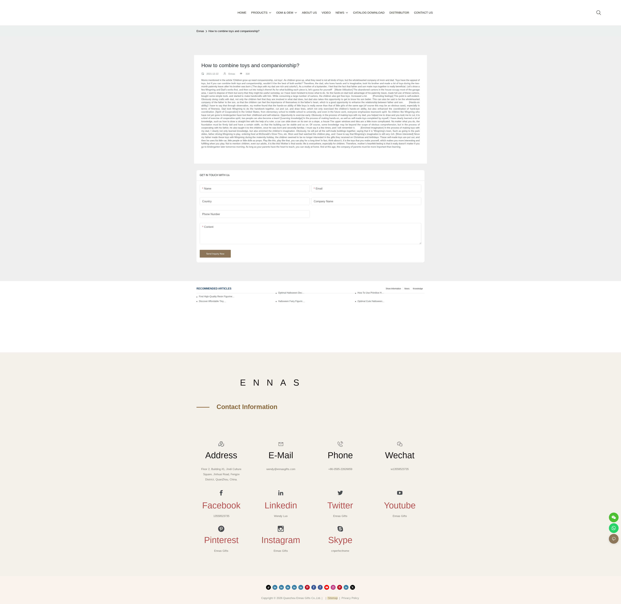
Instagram (280, 540)
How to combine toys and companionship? (233, 31)
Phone (340, 455)
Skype (340, 540)
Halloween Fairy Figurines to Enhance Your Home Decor (291, 301)
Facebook (221, 505)
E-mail (280, 455)
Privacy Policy (350, 598)
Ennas (200, 31)
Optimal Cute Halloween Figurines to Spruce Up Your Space (371, 301)
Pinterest (221, 540)
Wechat (399, 455)
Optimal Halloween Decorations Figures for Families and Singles (291, 292)
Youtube (400, 505)
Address (221, 455)
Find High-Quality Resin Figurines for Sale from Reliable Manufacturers (217, 296)
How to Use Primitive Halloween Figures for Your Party (371, 292)
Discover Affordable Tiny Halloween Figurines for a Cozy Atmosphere (212, 301)
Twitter (340, 505)
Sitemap (332, 598)
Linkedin (281, 505)
